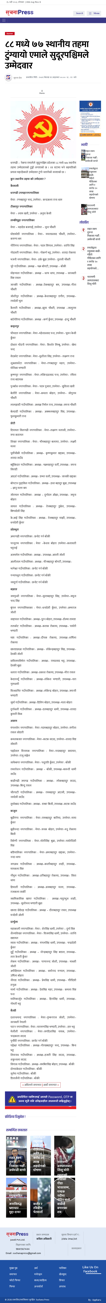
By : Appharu (94, 1300)
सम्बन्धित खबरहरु (16, 1130)
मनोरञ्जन (38, 1274)
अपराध (62, 1286)
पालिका (62, 1268)
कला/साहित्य (40, 1280)
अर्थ (36, 1268)
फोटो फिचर (14, 1280)
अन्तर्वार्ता (38, 1286)
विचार (62, 1280)
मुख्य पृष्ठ (13, 1268)
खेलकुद (62, 1274)
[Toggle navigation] (4, 20)
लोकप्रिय (84, 222)
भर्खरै (84, 144)
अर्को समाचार (50, 1085)
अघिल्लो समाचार (33, 1085)
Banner (10, 33)
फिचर (12, 1286)
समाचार (13, 1274)
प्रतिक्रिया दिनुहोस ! (15, 1117)
